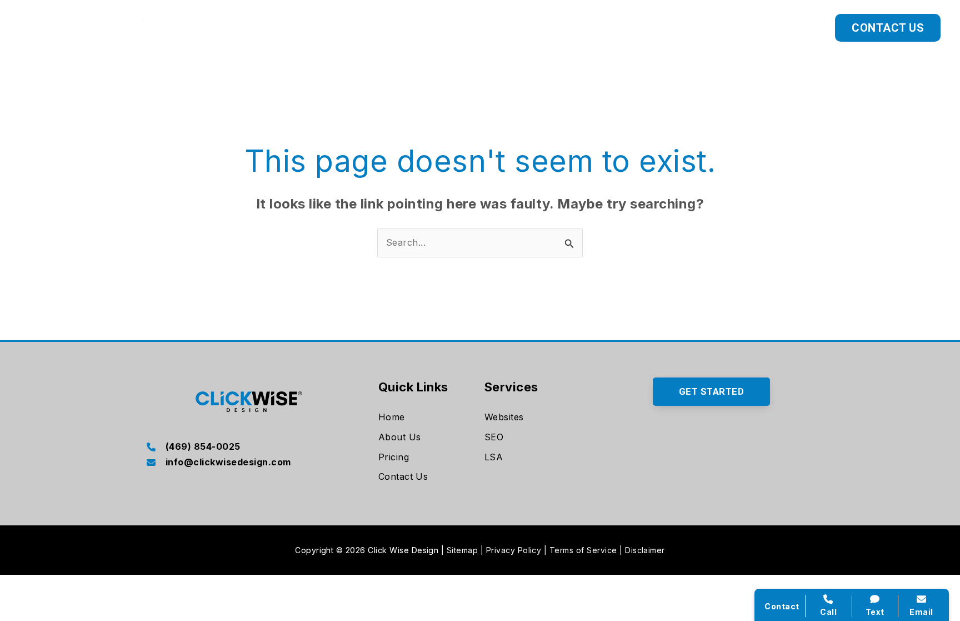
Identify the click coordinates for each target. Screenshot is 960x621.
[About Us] (399, 437)
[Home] (391, 417)
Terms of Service (583, 550)
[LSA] (493, 457)
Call (828, 612)
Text (875, 612)
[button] (719, 27)
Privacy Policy (514, 550)
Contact (781, 606)
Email (921, 612)
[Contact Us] (403, 477)
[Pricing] (393, 457)
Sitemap (462, 550)
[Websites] (504, 417)
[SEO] (493, 437)
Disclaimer (645, 550)
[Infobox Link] (249, 447)
